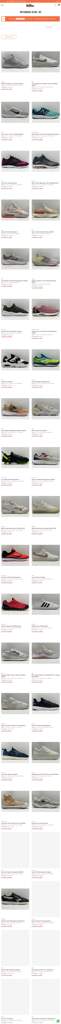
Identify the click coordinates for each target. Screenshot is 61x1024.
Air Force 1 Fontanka (7, 1018)
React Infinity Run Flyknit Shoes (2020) (43, 232)
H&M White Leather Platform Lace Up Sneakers (45, 774)
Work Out (3, 329)
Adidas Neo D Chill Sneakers (40, 626)
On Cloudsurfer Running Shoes (10, 479)
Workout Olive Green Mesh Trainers (11, 331)
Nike (33, 82)
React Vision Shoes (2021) (39, 430)
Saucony (34, 477)
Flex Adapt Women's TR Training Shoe (42, 970)
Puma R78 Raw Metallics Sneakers (41, 872)
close (3, 1)
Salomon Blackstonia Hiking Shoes (11, 626)
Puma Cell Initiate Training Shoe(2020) (12, 872)
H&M (33, 772)
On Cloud (3, 477)
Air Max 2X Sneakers (7, 382)
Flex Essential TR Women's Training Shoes (43, 1018)
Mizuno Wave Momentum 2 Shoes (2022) (13, 528)
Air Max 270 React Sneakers (9, 232)
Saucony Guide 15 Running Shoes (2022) (43, 479)
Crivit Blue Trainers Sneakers (9, 774)
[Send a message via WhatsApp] (58, 1021)
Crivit (2, 772)
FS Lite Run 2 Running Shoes (9, 183)
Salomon (3, 624)
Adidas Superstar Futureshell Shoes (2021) (44, 528)
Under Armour (35, 329)
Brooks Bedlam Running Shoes (40, 382)
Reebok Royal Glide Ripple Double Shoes (13, 921)
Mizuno (34, 181)
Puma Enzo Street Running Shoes (41, 725)
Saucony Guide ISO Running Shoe (10, 577)
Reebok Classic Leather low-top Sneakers (13, 725)
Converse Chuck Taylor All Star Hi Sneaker (13, 823)
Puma (2, 673)
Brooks (33, 380)
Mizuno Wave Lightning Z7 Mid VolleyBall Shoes (45, 183)
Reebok (3, 82)
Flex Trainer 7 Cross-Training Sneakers (12, 134)
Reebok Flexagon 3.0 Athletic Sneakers (12, 83)
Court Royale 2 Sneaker (38, 577)
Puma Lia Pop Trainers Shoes (40, 823)
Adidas (33, 279)
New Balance (35, 132)
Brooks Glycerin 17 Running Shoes (41, 921)
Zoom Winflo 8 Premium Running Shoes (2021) (14, 281)
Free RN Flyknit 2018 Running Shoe (10, 970)
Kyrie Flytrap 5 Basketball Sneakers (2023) (13, 430)
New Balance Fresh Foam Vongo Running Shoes (45, 134)
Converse (4, 821)
